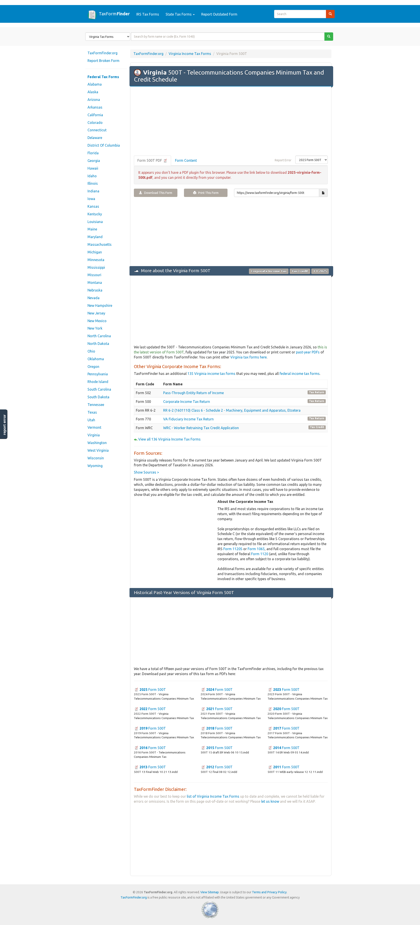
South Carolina (99, 389)
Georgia (94, 161)
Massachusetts (100, 244)
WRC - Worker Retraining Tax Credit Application (201, 428)
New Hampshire (100, 305)
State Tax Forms (179, 14)
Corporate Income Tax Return (186, 402)
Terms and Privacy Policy (269, 892)
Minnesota (96, 260)
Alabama (95, 84)
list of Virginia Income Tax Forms (213, 796)
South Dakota (98, 397)
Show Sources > (146, 472)
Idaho (92, 176)
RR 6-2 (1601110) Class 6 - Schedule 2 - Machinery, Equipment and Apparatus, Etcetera (232, 410)
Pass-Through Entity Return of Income (193, 393)
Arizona (94, 100)
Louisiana (95, 222)
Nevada (94, 298)
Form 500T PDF (150, 160)
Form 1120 (259, 554)
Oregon (93, 367)
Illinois (93, 183)
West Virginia (98, 450)
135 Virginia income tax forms (211, 374)
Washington (97, 443)
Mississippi (96, 267)
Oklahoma (96, 359)
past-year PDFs (308, 352)
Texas (92, 412)
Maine (92, 229)
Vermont (94, 427)
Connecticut (97, 130)
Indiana (93, 191)
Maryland (95, 237)
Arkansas (95, 107)
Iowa (91, 199)
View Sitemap (209, 892)
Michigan (95, 252)
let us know (270, 801)
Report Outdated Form (219, 14)
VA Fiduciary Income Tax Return (188, 419)
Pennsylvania (98, 374)
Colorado (95, 123)
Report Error (283, 160)
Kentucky (95, 214)
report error (4, 424)
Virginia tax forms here (248, 357)
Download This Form (157, 193)
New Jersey (96, 313)
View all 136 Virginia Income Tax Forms (169, 439)
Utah (91, 420)
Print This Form (207, 193)
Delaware (95, 138)
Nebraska (95, 290)
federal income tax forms (300, 374)
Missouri (94, 275)
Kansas (93, 206)
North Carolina (99, 336)
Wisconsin (96, 458)
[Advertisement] (231, 121)
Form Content (186, 160)
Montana (95, 282)
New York (95, 328)
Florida (93, 153)
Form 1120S (232, 549)
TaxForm (114, 13)
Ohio (91, 351)
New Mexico (97, 321)
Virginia (94, 435)
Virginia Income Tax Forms (190, 54)
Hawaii (93, 168)
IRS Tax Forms (147, 14)
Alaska (93, 92)
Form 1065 (256, 549)
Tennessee (96, 405)
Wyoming (95, 466)
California (95, 115)
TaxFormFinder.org (102, 53)
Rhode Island (98, 382)
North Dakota (98, 344)
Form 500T (153, 690)
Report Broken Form (103, 61)
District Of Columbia (104, 145)
